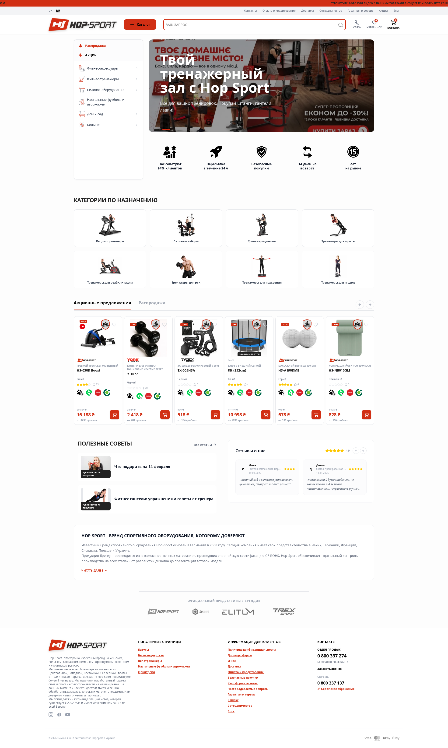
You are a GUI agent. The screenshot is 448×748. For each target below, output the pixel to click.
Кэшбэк (233, 700)
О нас (232, 661)
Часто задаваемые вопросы (248, 689)
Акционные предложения (102, 303)
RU (58, 11)
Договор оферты (240, 655)
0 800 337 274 (331, 656)
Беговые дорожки (151, 655)
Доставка (307, 11)
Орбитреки (146, 672)
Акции (383, 11)
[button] (160, 129)
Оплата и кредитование (279, 11)
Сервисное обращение (337, 689)
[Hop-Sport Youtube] (67, 714)
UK (50, 11)
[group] (261, 85)
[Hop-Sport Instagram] (51, 714)
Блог (396, 11)
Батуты (143, 650)
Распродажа (152, 303)
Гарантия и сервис (360, 11)
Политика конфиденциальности (252, 650)
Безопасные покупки (243, 678)
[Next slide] (363, 450)
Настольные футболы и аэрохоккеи (164, 666)
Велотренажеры (150, 661)
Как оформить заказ (243, 683)
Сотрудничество (330, 11)
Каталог (143, 24)
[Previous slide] (356, 450)
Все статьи (203, 444)
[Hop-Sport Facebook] (59, 714)
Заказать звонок (329, 669)
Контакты (250, 11)
